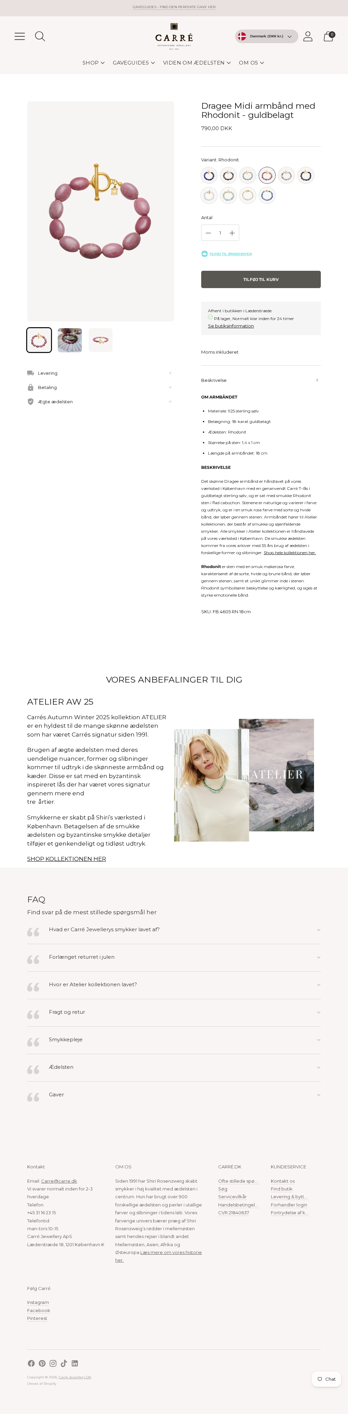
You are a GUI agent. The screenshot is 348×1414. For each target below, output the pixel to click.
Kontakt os (283, 1181)
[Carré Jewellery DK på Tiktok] (64, 1364)
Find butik (282, 1188)
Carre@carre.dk (59, 1181)
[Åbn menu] (19, 36)
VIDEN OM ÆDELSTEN (194, 62)
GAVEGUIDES (131, 62)
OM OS (248, 62)
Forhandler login (289, 1204)
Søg (222, 1188)
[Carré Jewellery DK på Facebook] (31, 1364)
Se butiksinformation (231, 326)
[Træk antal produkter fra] (208, 233)
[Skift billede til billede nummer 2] (70, 340)
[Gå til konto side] (307, 36)
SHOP (91, 62)
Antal (206, 217)
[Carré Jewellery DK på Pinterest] (42, 1364)
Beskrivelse (214, 380)
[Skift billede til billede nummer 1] (39, 340)
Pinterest (37, 1318)
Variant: (220, 159)
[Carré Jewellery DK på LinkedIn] (75, 1364)
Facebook (38, 1310)
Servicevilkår (232, 1196)
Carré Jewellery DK (75, 1377)
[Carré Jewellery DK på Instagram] (53, 1364)
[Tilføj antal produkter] (232, 233)
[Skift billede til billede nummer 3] (100, 340)
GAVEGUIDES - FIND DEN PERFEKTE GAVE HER (174, 7)
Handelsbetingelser (240, 1204)
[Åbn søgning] (40, 36)
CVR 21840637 (233, 1212)
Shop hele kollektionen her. (290, 552)
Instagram (38, 1302)
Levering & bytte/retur (295, 1196)
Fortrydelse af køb (291, 1212)
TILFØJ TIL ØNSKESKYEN (230, 254)
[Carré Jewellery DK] (174, 36)
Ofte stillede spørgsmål (243, 1181)
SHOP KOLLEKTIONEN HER (66, 858)
